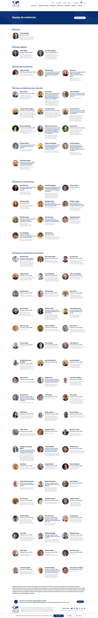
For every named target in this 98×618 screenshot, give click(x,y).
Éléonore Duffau (24, 201)
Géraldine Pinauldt (50, 498)
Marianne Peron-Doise (51, 126)
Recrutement (70, 610)
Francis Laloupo (74, 412)
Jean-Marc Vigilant (25, 567)
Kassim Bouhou (24, 291)
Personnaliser (78, 615)
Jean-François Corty (75, 308)
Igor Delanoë (73, 326)
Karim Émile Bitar (50, 274)
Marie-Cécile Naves (25, 126)
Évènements (60, 5)
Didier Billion (23, 50)
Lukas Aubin (48, 91)
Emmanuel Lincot (74, 109)
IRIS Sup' (80, 5)
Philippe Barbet (24, 274)
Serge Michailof (49, 464)
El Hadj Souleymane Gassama (25, 361)
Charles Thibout (49, 550)
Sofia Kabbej (23, 412)
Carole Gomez (24, 377)
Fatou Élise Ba (24, 185)
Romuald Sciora (49, 516)
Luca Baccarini (74, 256)
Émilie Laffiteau (49, 412)
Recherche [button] (33, 5)
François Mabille (49, 447)
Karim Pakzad (73, 481)
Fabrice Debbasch (50, 326)
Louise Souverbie (74, 143)
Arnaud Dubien (24, 343)
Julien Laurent (24, 429)
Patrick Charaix (24, 308)
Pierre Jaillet (73, 395)
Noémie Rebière (24, 516)
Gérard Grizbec (24, 395)
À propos (64, 610)
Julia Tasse (73, 70)
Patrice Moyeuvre (75, 464)
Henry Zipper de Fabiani (76, 567)
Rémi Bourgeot (49, 291)
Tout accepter (58, 615)
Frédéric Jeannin (74, 201)
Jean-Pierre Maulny (50, 50)
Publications (53, 5)
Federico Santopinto (50, 143)
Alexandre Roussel (75, 217)
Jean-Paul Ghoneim (50, 360)
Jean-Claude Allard (50, 256)
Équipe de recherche (44, 5)
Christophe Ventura (25, 160)
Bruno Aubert (23, 91)
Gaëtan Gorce (49, 377)
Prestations (67, 5)
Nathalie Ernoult (49, 201)
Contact (81, 610)
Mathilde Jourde (24, 217)
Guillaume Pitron (74, 498)
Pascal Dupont (49, 343)
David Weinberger (50, 567)
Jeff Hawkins (48, 395)
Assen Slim (23, 533)
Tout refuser (69, 615)
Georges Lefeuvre (50, 429)
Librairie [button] (74, 5)
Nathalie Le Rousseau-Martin (26, 447)
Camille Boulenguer (50, 185)
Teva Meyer (23, 464)
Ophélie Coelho (49, 308)
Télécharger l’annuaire (79, 17)
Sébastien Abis (24, 256)
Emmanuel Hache (50, 109)
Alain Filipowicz (74, 343)
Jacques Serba (74, 516)
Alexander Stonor (74, 533)
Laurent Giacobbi (74, 360)
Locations (76, 610)
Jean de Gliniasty (74, 91)
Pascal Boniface (24, 33)
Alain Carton (73, 291)
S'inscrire (80, 601)
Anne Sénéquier (24, 233)
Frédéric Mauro (74, 447)
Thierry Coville (74, 185)
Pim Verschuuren (74, 550)
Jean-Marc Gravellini (75, 377)
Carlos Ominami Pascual (27, 481)
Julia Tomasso (49, 233)
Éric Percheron (24, 498)
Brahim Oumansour (50, 481)
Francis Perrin (73, 126)
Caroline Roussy (24, 143)
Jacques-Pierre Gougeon (27, 109)
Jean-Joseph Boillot (75, 274)
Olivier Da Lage (24, 326)
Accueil (13, 9)
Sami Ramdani (49, 217)
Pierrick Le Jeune (74, 429)
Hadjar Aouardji (24, 70)
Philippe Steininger (50, 533)
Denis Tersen (23, 550)
